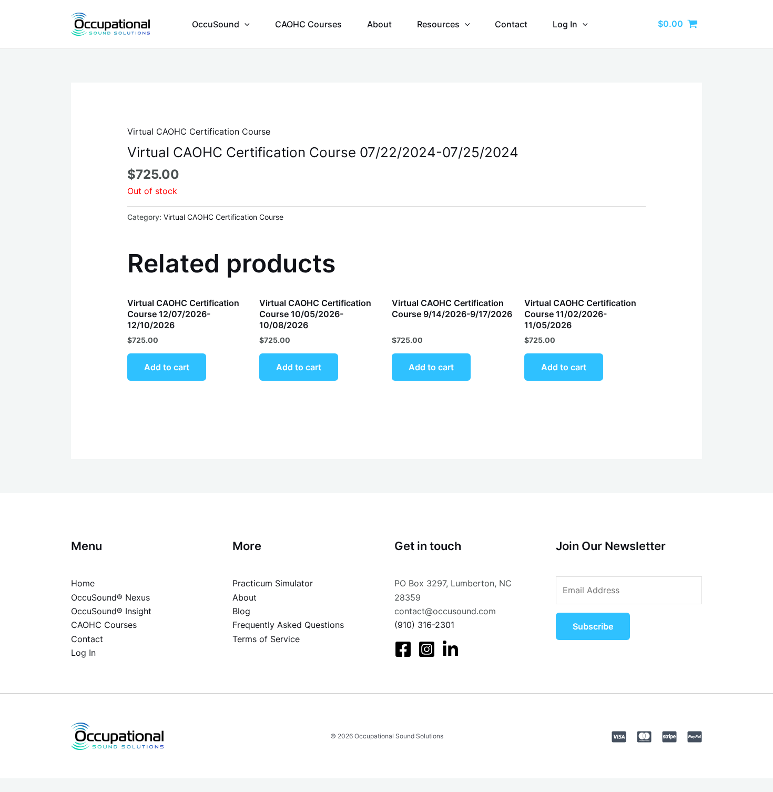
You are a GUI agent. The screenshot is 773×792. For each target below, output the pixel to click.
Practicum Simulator (272, 583)
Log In (83, 652)
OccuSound (215, 24)
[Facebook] (403, 649)
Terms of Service (266, 639)
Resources (438, 24)
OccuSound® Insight (111, 611)
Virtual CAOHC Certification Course (198, 131)
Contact (511, 24)
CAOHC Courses (308, 24)
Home (83, 583)
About (379, 24)
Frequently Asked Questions (288, 625)
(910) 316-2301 (424, 625)
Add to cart (166, 367)
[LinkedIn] (450, 649)
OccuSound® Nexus (110, 597)
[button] (244, 24)
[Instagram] (426, 649)
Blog (241, 611)
